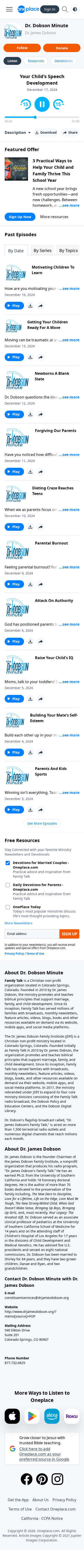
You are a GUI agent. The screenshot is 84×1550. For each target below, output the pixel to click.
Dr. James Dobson (40, 32)
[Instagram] (57, 1479)
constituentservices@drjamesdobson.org (37, 1297)
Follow (22, 48)
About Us (40, 1499)
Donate (62, 48)
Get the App (18, 1499)
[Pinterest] (42, 1479)
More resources (54, 216)
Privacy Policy (64, 1499)
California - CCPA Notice (42, 1518)
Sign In (49, 9)
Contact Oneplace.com (55, 1509)
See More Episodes (42, 823)
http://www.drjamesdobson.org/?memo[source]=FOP (30, 1313)
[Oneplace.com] (28, 9)
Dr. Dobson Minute (46, 25)
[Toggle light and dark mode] (74, 9)
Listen (12, 61)
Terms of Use (20, 1509)
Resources (36, 61)
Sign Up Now (20, 216)
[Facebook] (26, 1479)
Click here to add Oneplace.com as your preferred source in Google (44, 1454)
